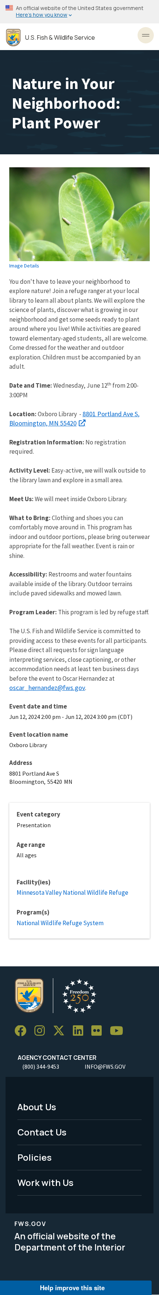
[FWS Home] (13, 37)
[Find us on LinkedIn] (80, 1031)
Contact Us (42, 1132)
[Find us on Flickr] (99, 1031)
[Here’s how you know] (79, 11)
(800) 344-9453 (40, 1066)
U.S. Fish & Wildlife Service (60, 38)
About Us (36, 1107)
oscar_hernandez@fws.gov (47, 687)
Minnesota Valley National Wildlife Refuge (72, 892)
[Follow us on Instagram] (42, 1031)
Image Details (24, 265)
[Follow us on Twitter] (61, 1031)
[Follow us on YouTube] (119, 1031)
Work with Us (45, 1182)
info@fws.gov (105, 1066)
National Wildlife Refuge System (60, 923)
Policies (34, 1157)
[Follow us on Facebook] (22, 1031)
